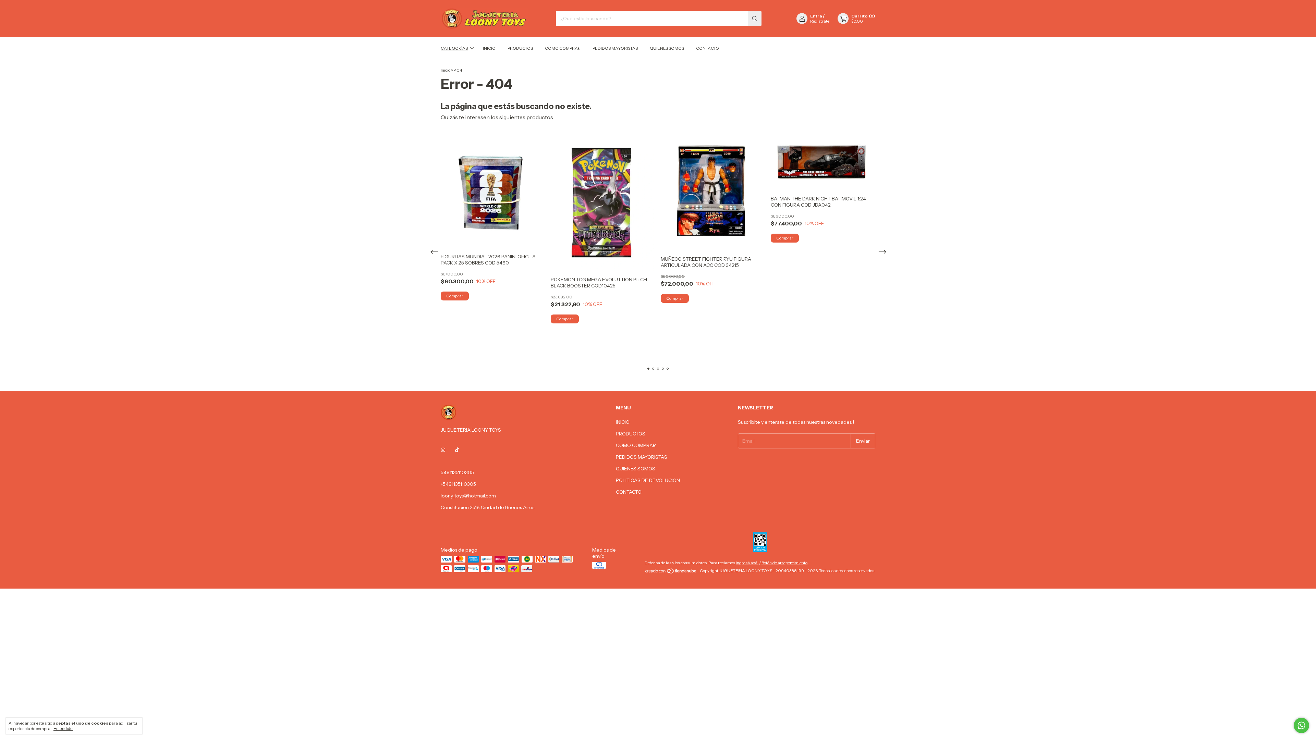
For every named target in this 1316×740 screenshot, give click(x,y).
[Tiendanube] (671, 572)
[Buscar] (754, 18)
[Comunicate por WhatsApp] (1301, 725)
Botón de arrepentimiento (784, 562)
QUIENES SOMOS (667, 48)
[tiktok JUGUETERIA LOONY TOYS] (457, 450)
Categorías (454, 48)
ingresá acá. (747, 562)
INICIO (489, 48)
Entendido (63, 728)
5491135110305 (457, 472)
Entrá (816, 15)
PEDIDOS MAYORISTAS (615, 48)
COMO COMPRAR (563, 48)
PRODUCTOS (520, 48)
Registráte (819, 21)
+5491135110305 (458, 484)
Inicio (445, 70)
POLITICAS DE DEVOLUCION (648, 480)
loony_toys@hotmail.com (468, 496)
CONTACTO (707, 48)
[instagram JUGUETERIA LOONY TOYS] (443, 450)
